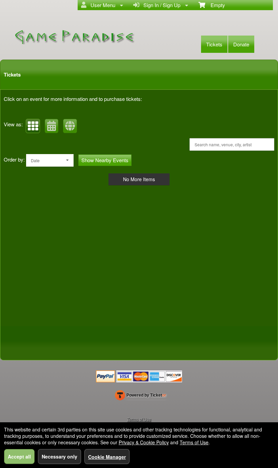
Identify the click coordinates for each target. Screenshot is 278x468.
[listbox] (50, 160)
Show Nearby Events (104, 160)
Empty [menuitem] (215, 4)
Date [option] (35, 160)
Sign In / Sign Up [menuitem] (160, 4)
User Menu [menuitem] (101, 4)
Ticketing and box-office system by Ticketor (140, 396)
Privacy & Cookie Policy (144, 442)
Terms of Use (139, 419)
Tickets (214, 44)
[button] (33, 126)
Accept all (19, 456)
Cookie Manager (107, 456)
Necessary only (59, 456)
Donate (241, 44)
